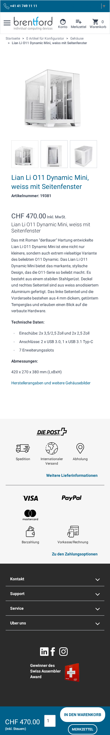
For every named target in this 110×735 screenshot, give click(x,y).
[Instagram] (63, 651)
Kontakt (17, 579)
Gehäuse (76, 38)
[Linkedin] (44, 651)
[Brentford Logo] (33, 23)
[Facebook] (53, 651)
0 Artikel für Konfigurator (45, 38)
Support (17, 593)
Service (17, 608)
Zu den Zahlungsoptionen (75, 554)
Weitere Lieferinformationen (72, 475)
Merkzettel (82, 729)
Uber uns (18, 623)
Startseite (13, 38)
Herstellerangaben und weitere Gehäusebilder (51, 383)
